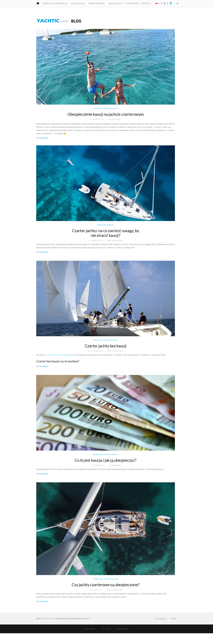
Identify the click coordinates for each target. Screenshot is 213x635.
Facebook (90, 629)
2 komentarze (115, 465)
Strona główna (160, 618)
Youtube (106, 629)
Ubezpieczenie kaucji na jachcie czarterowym (105, 114)
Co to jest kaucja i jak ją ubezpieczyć (59, 355)
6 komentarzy (115, 119)
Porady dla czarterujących (55, 3)
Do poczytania (131, 3)
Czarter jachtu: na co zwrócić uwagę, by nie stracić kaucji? (105, 233)
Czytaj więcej (42, 138)
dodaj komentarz (115, 590)
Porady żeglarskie (97, 3)
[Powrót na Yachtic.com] (171, 4)
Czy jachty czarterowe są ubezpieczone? (106, 584)
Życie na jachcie (78, 3)
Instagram (122, 629)
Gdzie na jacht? (115, 3)
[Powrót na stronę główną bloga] (39, 3)
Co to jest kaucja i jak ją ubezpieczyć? (105, 460)
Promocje (146, 3)
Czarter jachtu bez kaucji (106, 345)
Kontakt (174, 618)
